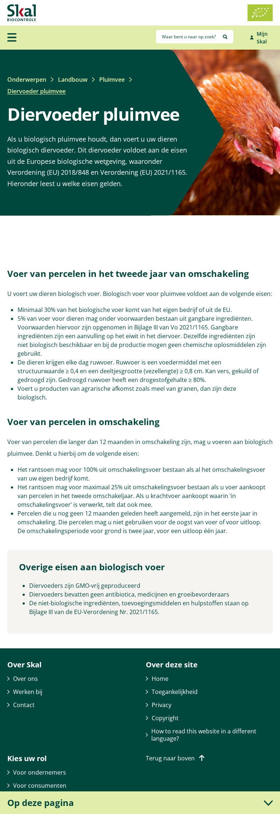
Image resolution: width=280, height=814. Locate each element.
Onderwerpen (26, 79)
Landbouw (73, 79)
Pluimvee (112, 79)
